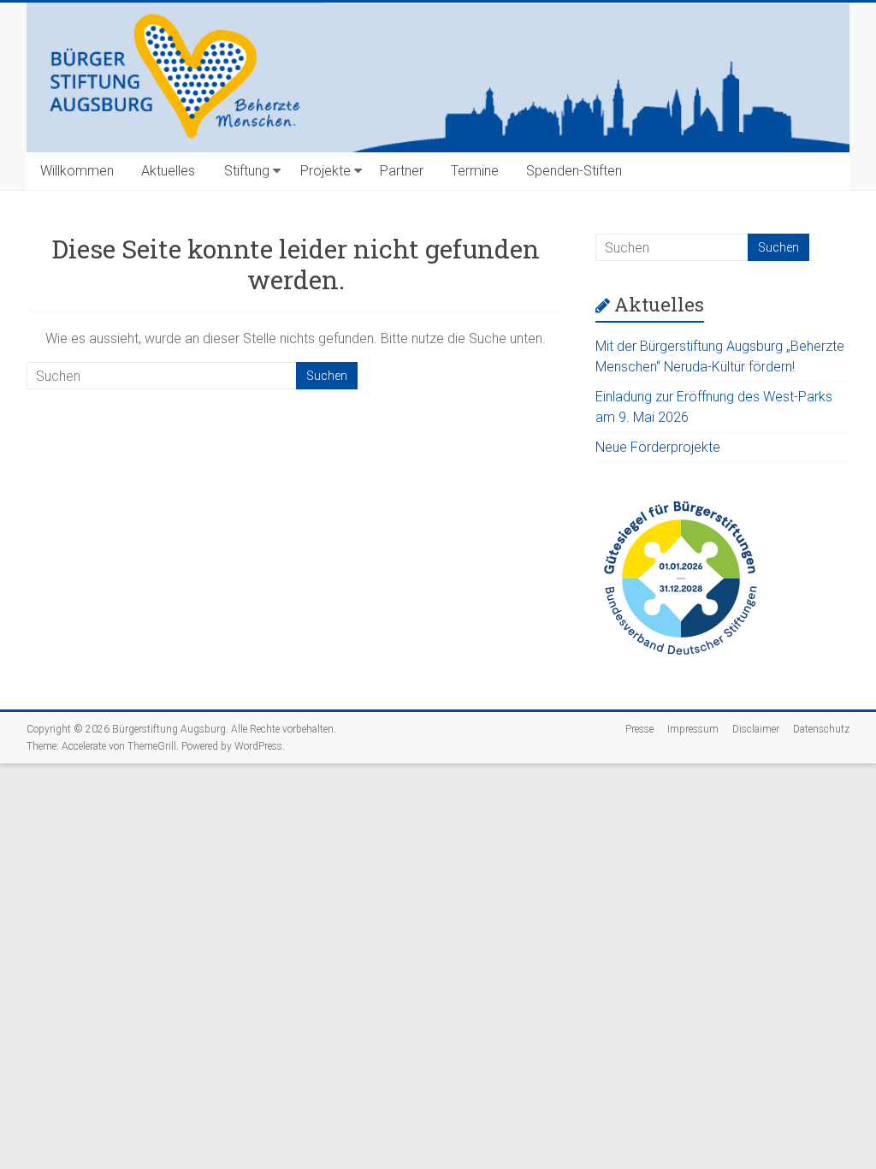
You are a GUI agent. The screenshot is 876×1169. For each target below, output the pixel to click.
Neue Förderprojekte (657, 447)
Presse (639, 729)
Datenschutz (821, 729)
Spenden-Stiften (574, 171)
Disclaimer (755, 729)
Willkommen (77, 171)
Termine (475, 171)
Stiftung (246, 171)
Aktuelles (168, 171)
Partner (401, 171)
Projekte (325, 171)
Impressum (693, 729)
